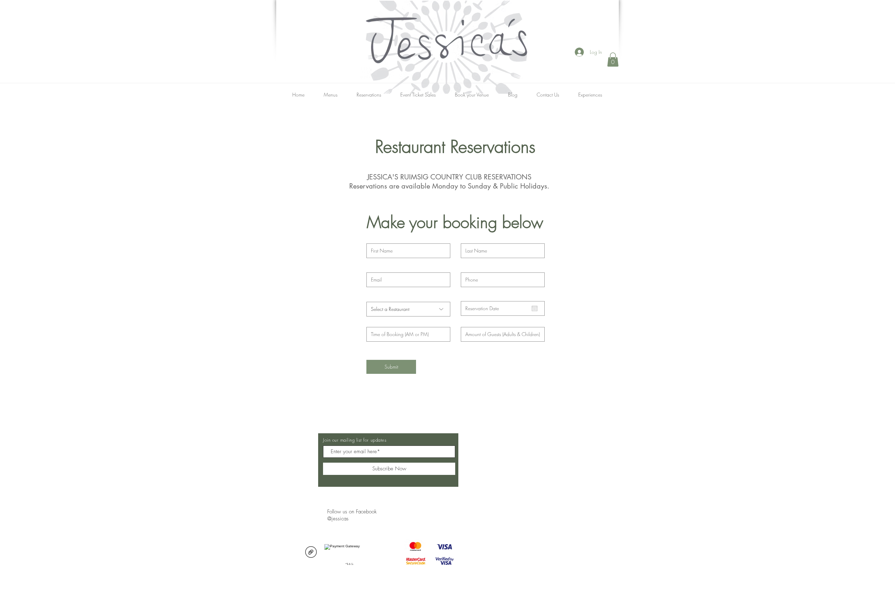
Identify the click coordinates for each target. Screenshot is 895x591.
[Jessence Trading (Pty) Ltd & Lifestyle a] (310, 553)
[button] (613, 59)
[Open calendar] (534, 308)
